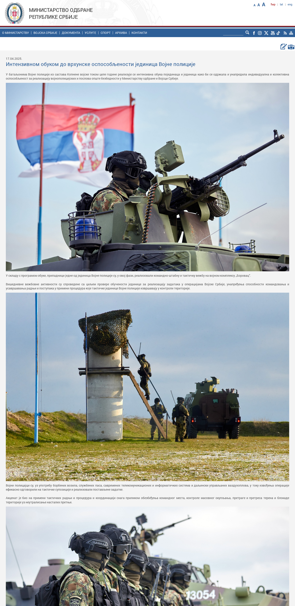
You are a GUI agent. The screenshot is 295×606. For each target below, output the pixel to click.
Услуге (90, 32)
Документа (71, 32)
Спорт (106, 32)
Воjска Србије (45, 32)
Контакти (139, 32)
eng (290, 4)
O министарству (15, 32)
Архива (121, 32)
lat (281, 4)
